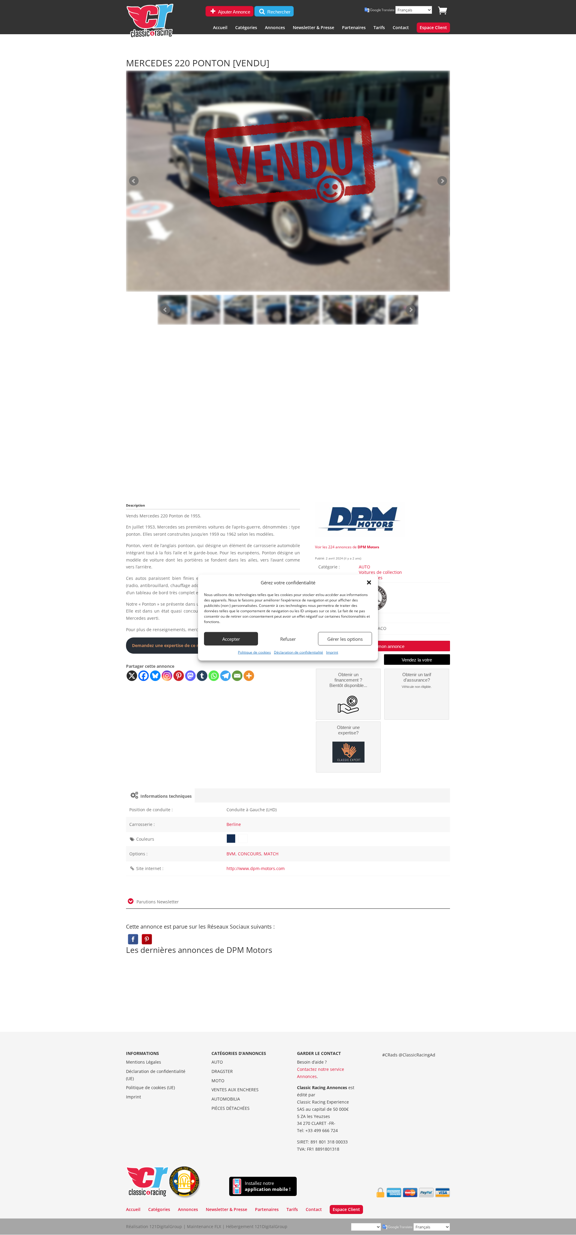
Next (411, 310)
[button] (369, 583)
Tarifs (379, 28)
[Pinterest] (178, 675)
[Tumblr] (202, 675)
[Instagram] (167, 675)
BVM (231, 854)
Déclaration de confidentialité (298, 652)
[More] (249, 675)
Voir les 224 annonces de (347, 547)
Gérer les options (345, 639)
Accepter (231, 639)
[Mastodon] (190, 675)
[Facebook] (143, 675)
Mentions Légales (143, 1062)
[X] (132, 675)
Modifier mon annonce (382, 646)
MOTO (218, 1080)
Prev (165, 310)
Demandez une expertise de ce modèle (172, 645)
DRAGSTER (222, 1071)
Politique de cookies (254, 652)
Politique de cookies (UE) (150, 1087)
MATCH (271, 854)
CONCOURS (249, 854)
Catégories (246, 28)
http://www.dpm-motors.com (255, 868)
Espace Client (433, 28)
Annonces (275, 28)
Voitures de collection (380, 572)
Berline (233, 824)
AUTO (364, 567)
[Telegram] (225, 675)
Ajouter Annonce (233, 11)
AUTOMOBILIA (226, 1099)
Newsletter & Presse (313, 28)
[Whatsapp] (213, 675)
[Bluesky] (155, 675)
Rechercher (278, 11)
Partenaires (354, 28)
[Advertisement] (288, 418)
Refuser (288, 639)
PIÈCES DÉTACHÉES (231, 1108)
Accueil (220, 28)
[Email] (237, 675)
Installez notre (267, 1186)
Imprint (332, 652)
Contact (401, 28)
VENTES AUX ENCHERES (235, 1089)
